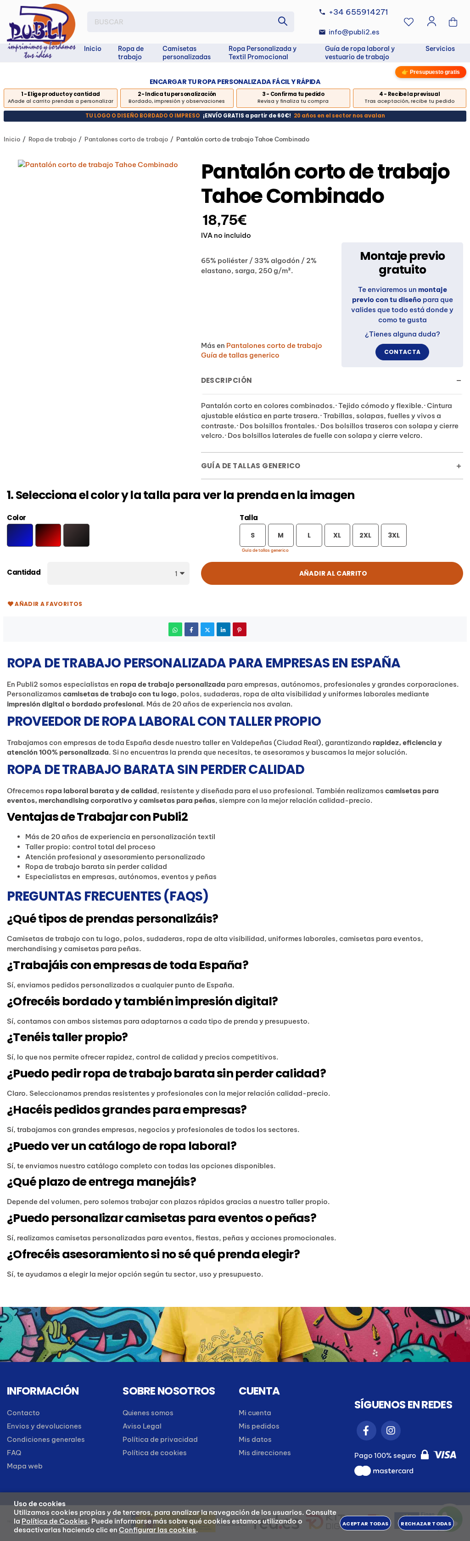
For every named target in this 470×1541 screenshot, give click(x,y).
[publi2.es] (41, 31)
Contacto (23, 1412)
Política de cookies (155, 1452)
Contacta (402, 352)
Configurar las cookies (157, 1529)
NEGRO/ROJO (48, 535)
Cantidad (23, 572)
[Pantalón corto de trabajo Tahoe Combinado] (98, 165)
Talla (249, 518)
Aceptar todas (365, 1523)
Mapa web (25, 1466)
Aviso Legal (142, 1426)
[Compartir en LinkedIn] (223, 629)
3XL (394, 535)
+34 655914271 (358, 12)
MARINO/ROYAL (20, 535)
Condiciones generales (46, 1439)
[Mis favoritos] (408, 22)
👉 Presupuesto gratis (431, 72)
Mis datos (255, 1439)
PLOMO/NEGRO (76, 535)
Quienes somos (148, 1412)
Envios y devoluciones (44, 1426)
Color (16, 518)
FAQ (14, 1452)
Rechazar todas (426, 1523)
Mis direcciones (265, 1452)
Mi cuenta (255, 1412)
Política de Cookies (55, 1521)
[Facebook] (366, 1430)
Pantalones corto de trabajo (274, 345)
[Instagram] (391, 1430)
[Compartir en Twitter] (207, 629)
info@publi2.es (354, 32)
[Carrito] (453, 22)
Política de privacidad (160, 1439)
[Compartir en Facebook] (191, 629)
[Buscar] (282, 21)
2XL (365, 535)
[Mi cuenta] (431, 22)
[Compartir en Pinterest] (239, 629)
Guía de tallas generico (265, 550)
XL (337, 535)
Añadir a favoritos (48, 604)
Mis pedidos (259, 1426)
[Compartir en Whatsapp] (175, 629)
